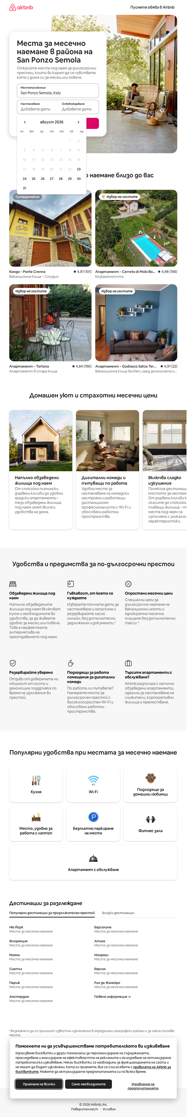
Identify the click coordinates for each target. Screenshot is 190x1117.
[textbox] (37, 109)
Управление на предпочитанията (142, 1086)
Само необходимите (88, 1084)
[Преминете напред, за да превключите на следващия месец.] (78, 122)
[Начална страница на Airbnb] (21, 7)
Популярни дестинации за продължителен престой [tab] (52, 913)
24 (24, 179)
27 (52, 179)
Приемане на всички (39, 1084)
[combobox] (58, 93)
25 (33, 179)
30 (79, 179)
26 (42, 179)
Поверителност (84, 1109)
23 (79, 169)
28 (61, 179)
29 (70, 179)
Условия (109, 1109)
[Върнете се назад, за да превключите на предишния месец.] (25, 122)
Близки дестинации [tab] (118, 913)
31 (24, 188)
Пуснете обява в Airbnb (152, 7)
